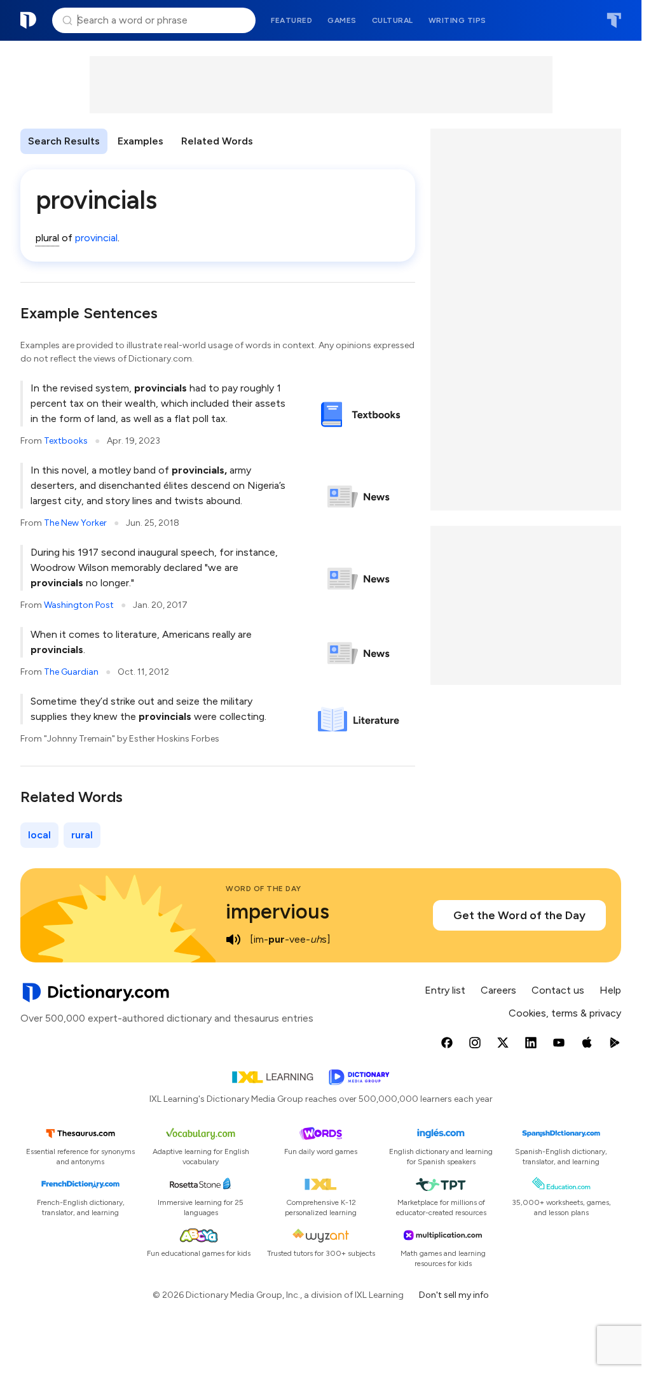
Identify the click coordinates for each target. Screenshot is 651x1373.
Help (610, 990)
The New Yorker (75, 523)
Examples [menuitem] (140, 141)
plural (47, 238)
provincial (96, 238)
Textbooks (66, 440)
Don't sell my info (454, 1295)
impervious (277, 911)
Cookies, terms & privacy (565, 1013)
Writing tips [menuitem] (457, 20)
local (39, 835)
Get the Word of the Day (519, 915)
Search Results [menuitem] (64, 141)
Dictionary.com (28, 20)
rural (82, 835)
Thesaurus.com (613, 20)
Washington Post (79, 605)
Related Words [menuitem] (217, 141)
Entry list (445, 990)
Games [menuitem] (342, 20)
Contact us (557, 990)
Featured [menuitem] (291, 20)
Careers (498, 990)
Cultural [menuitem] (392, 20)
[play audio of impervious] (233, 939)
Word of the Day (263, 888)
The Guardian (71, 671)
